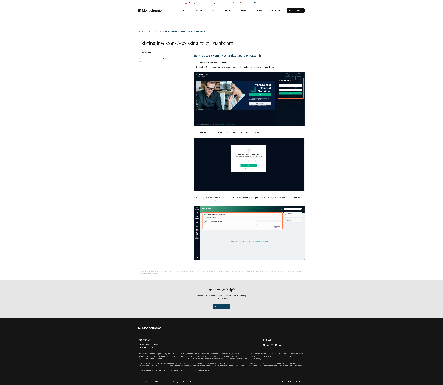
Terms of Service (200, 370)
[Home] (150, 10)
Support (149, 31)
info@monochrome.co (148, 344)
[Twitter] (268, 345)
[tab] (185, 10)
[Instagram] (272, 345)
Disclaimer (300, 382)
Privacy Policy (185, 370)
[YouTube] (280, 345)
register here (267, 67)
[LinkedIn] (264, 345)
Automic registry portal (216, 63)
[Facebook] (276, 345)
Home (141, 31)
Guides (158, 31)
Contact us (220, 307)
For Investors (294, 10)
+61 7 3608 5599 (145, 347)
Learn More (253, 3)
